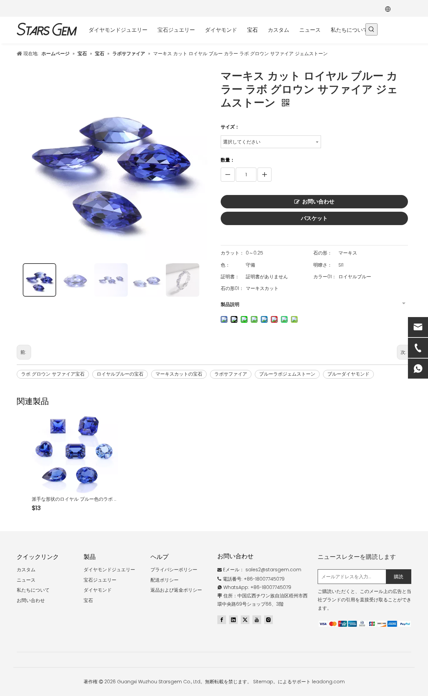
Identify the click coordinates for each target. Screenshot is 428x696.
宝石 (88, 600)
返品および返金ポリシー (176, 590)
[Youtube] (256, 619)
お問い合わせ (318, 201)
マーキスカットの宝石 (178, 374)
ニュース (26, 580)
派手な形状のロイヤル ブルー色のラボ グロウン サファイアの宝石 (75, 499)
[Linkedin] (233, 619)
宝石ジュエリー (100, 580)
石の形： (322, 253)
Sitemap (263, 681)
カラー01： (324, 276)
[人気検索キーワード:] (371, 29)
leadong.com (328, 681)
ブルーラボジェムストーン (287, 374)
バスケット (314, 218)
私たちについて (33, 590)
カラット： (232, 253)
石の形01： (232, 288)
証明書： (230, 276)
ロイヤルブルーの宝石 (120, 374)
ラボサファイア (230, 374)
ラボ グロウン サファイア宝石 (53, 374)
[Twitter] (245, 619)
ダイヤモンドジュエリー (109, 569)
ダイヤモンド (98, 590)
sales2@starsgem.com (273, 569)
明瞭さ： (322, 265)
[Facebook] (221, 619)
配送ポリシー (164, 580)
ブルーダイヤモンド (348, 374)
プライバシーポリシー (173, 569)
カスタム (26, 569)
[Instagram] (268, 619)
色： (225, 265)
